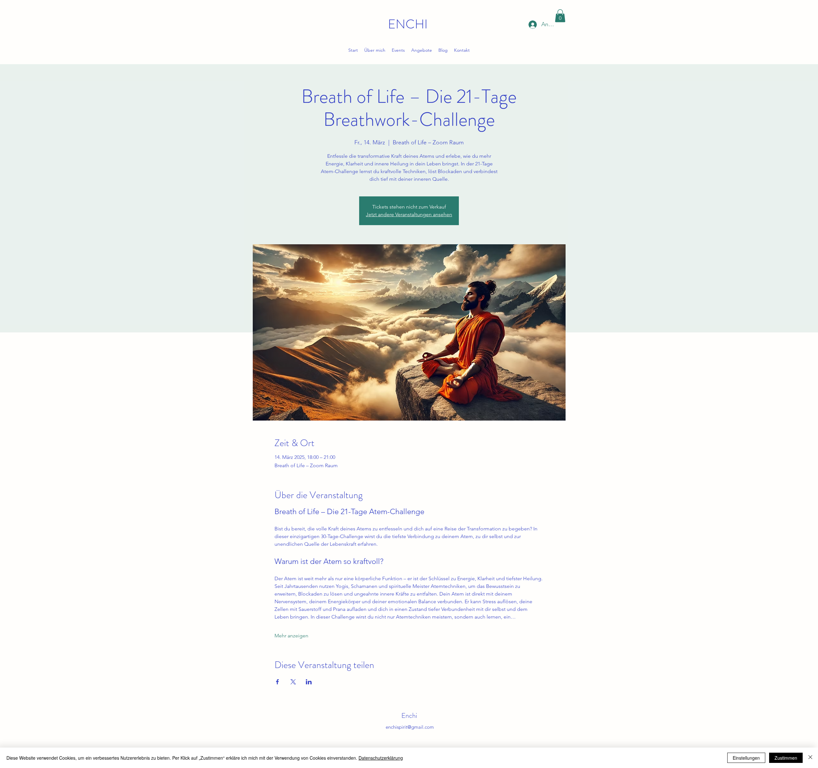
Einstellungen (746, 758)
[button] (560, 15)
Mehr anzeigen (291, 636)
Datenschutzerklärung (381, 758)
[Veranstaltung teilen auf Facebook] (277, 681)
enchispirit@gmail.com (410, 727)
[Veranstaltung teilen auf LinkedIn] (309, 681)
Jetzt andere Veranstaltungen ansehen (409, 214)
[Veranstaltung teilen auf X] (293, 681)
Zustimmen (786, 758)
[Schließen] (810, 758)
